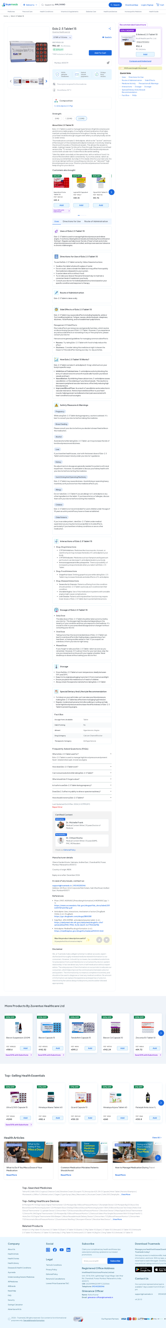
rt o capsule (104, 1191)
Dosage (138, 86)
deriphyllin (115, 1194)
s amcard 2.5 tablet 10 (122, 1229)
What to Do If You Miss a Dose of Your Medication (24, 1169)
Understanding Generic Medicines (21, 1277)
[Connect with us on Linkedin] (68, 1250)
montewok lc (27, 1194)
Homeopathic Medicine (133, 12)
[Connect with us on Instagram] (48, 1250)
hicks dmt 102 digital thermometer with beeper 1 (42, 1216)
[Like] (99, 940)
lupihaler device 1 (48, 1210)
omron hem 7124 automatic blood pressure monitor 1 (77, 1210)
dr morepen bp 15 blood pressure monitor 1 (72, 1213)
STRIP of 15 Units (60, 37)
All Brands (12, 1286)
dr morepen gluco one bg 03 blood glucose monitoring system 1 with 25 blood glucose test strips (92, 1208)
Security (11, 1300)
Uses (56, 221)
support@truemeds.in (62, 885)
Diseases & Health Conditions (19, 1268)
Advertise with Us (14, 1309)
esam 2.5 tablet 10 (68, 1229)
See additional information (33, 1320)
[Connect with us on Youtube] (62, 1250)
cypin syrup (66, 1194)
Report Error (57, 807)
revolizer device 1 (107, 1210)
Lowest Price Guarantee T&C (57, 1283)
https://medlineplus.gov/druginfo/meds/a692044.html (78, 931)
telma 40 (26, 1191)
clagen (57, 1194)
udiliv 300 (35, 1191)
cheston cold (53, 1191)
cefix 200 (106, 1194)
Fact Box (125, 95)
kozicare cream (94, 1194)
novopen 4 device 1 (84, 1219)
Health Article (13, 1254)
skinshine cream (66, 1191)
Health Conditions (46, 12)
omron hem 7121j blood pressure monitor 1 (112, 1216)
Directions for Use (72, 221)
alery (74, 1194)
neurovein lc (82, 1194)
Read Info (108, 37)
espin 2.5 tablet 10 (104, 1229)
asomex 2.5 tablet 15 (51, 1229)
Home (6, 16)
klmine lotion (47, 1194)
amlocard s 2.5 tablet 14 (84, 1232)
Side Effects (150, 80)
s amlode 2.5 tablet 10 (124, 1232)
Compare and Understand (140, 61)
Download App (131, 5)
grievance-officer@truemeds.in (100, 1297)
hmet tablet (115, 1191)
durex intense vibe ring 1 (66, 1219)
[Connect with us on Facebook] (55, 1250)
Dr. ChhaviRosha (74, 838)
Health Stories (13, 1258)
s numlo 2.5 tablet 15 (42, 1232)
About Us (11, 1249)
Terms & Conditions (54, 1265)
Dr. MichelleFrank (74, 822)
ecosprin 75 (79, 1191)
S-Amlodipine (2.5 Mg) (63, 106)
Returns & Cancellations (55, 1279)
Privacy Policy (51, 1269)
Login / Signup (147, 5)
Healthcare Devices (110, 12)
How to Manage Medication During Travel (135, 1167)
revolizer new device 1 (102, 1219)
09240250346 (79, 885)
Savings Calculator (15, 1304)
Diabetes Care (91, 12)
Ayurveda (11, 1272)
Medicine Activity (129, 83)
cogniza (43, 1191)
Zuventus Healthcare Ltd (61, 32)
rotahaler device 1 (107, 1205)
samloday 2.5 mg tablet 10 (62, 1232)
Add (62, 205)
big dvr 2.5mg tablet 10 (104, 1232)
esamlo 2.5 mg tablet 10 (86, 1229)
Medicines (11, 12)
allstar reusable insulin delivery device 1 (78, 1216)
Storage (147, 86)
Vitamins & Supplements (69, 12)
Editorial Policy (69, 850)
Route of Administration (96, 221)
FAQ (9, 1295)
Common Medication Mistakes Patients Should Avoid (80, 1169)
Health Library (13, 1263)
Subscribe (115, 1261)
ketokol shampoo (128, 1191)
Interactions (127, 86)
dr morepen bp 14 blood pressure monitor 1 (82, 1205)
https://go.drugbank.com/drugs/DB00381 (73, 916)
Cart (162, 5)
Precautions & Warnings (148, 83)
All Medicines (13, 1281)
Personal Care (27, 12)
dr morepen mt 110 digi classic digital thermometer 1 (43, 1205)
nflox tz (37, 1194)
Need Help (12, 1291)
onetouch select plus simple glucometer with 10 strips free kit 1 (115, 1213)
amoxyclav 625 (91, 1191)
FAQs (134, 95)
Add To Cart (100, 53)
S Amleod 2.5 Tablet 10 (147, 34)
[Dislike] (107, 940)
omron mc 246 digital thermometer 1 (39, 1213)
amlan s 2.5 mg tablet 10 (32, 1229)
